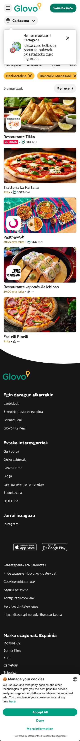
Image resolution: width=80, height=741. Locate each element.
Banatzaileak (13, 420)
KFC (7, 658)
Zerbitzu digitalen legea (21, 606)
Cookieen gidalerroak (19, 582)
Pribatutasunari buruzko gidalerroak (30, 573)
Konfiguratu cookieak (19, 598)
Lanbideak (11, 403)
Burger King (12, 650)
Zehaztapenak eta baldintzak (25, 565)
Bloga (8, 476)
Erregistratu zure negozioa (23, 412)
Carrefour (11, 665)
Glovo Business (15, 428)
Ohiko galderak (15, 460)
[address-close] (67, 38)
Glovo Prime (13, 468)
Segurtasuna (13, 493)
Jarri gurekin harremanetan (24, 484)
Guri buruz (11, 451)
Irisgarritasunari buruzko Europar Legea (33, 615)
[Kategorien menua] (8, 8)
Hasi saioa (11, 501)
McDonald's (12, 643)
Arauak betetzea (16, 590)
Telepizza (11, 673)
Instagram (11, 524)
